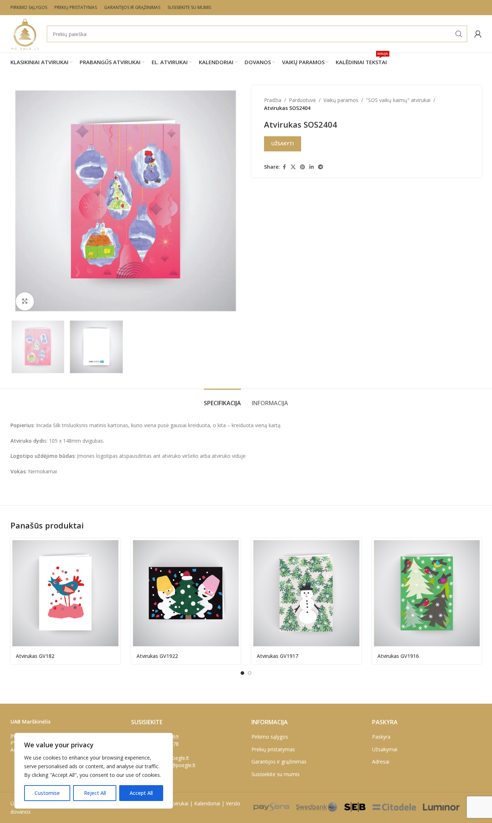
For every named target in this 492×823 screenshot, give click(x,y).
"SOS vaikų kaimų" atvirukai (398, 100)
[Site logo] (25, 33)
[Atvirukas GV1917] (306, 593)
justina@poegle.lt (176, 765)
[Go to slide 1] (242, 673)
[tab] (222, 400)
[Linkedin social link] (311, 167)
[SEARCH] (459, 34)
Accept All (141, 792)
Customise (47, 792)
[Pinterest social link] (302, 167)
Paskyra (381, 736)
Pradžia (272, 100)
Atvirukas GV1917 (277, 655)
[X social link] (293, 167)
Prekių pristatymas (273, 749)
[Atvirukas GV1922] (186, 593)
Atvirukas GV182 (35, 655)
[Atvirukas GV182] (65, 593)
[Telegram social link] (320, 167)
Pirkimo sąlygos (269, 736)
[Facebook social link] (284, 167)
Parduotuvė (302, 100)
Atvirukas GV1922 (157, 655)
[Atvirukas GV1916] (427, 593)
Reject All (95, 792)
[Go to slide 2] (249, 673)
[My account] (478, 34)
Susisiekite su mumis (275, 774)
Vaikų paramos (340, 100)
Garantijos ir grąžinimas (279, 761)
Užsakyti (282, 143)
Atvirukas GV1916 (398, 655)
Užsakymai (384, 749)
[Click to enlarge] (25, 301)
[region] (93, 771)
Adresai (380, 761)
